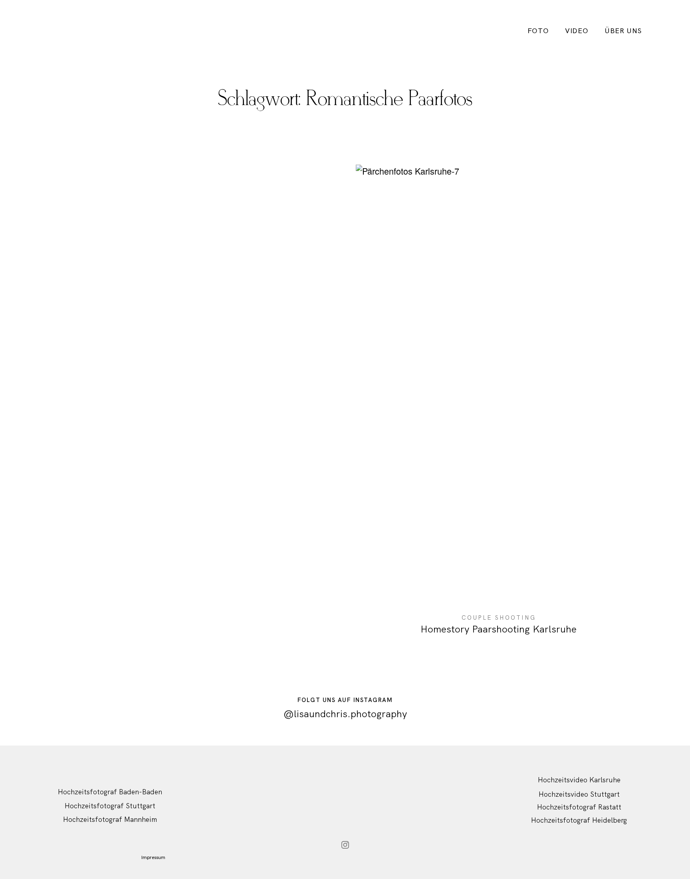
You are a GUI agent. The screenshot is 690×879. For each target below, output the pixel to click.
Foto (538, 30)
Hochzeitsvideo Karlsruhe (579, 779)
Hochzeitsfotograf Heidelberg (579, 820)
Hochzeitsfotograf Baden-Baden (110, 791)
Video (577, 30)
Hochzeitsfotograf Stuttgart (110, 805)
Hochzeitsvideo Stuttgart (579, 794)
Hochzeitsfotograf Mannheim (110, 819)
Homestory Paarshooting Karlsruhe (498, 407)
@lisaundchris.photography (345, 714)
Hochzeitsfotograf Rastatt (579, 806)
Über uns (623, 30)
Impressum (153, 857)
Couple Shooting (499, 617)
